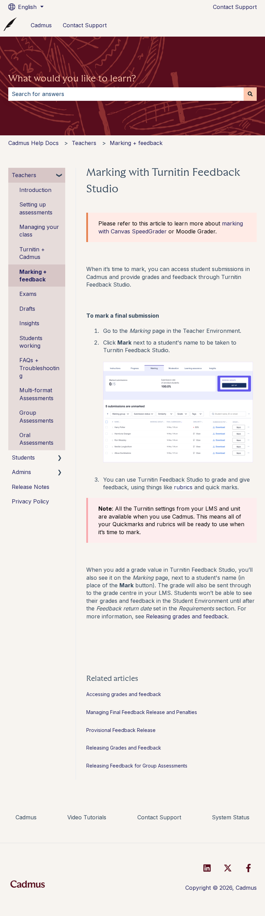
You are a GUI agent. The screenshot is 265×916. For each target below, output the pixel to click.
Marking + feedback (136, 142)
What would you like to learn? (72, 78)
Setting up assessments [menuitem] (35, 208)
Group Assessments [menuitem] (36, 416)
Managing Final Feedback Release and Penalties (141, 712)
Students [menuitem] (23, 457)
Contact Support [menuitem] (159, 817)
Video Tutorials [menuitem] (86, 817)
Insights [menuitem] (29, 323)
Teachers (84, 142)
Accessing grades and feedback (123, 694)
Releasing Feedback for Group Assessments (136, 766)
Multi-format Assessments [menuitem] (36, 394)
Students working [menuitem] (30, 342)
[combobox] (126, 93)
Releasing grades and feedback (186, 616)
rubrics (183, 487)
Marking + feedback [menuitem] (33, 275)
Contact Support (235, 6)
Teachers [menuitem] (24, 175)
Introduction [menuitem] (35, 189)
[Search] (250, 93)
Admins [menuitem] (21, 472)
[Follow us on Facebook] (248, 868)
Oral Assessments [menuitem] (36, 439)
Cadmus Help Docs (33, 142)
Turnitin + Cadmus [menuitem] (32, 253)
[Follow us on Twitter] (227, 868)
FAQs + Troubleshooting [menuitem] (39, 368)
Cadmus (41, 25)
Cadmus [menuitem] (26, 817)
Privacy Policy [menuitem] (30, 501)
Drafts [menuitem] (27, 308)
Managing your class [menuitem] (39, 230)
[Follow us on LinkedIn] (207, 868)
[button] (59, 175)
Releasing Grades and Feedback (123, 748)
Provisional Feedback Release (121, 730)
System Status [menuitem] (230, 817)
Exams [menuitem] (28, 293)
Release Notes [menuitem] (30, 486)
